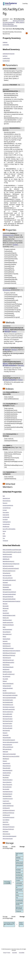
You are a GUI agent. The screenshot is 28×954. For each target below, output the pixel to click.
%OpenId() (5, 735)
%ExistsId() (6, 606)
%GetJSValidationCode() (9, 615)
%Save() (5, 761)
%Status (14, 331)
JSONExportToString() (8, 812)
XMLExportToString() (8, 829)
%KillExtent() (6, 669)
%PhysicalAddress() (8, 747)
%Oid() (4, 690)
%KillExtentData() (7, 672)
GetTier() (5, 56)
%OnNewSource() (7, 716)
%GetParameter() (7, 620)
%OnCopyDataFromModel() (10, 695)
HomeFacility (6, 524)
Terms (8, 952)
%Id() (4, 627)
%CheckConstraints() (8, 566)
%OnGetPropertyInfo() (9, 709)
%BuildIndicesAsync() (8, 561)
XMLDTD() (5, 822)
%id (4, 496)
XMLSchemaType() (8, 838)
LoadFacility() (6, 58)
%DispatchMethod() (8, 596)
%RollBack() (6, 758)
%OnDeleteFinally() (8, 700)
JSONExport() (6, 808)
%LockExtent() (6, 676)
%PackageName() (7, 744)
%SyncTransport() (7, 784)
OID (4, 533)
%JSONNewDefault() (8, 667)
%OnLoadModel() (7, 714)
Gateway (5, 42)
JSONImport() (6, 815)
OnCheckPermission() (8, 817)
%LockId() (5, 679)
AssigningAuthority (8, 505)
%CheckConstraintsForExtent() (11, 568)
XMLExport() (6, 824)
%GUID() (5, 610)
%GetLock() (6, 617)
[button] (4, 65)
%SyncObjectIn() (7, 782)
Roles (4, 536)
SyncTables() (6, 819)
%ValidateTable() (7, 796)
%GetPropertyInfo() (8, 622)
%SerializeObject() (7, 770)
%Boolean (21, 365)
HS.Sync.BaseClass (8, 24)
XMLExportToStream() (8, 827)
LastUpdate (6, 44)
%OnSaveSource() (7, 726)
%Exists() (5, 603)
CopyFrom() (6, 801)
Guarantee (14, 952)
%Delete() (5, 582)
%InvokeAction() (7, 634)
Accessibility (21, 952)
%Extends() (6, 608)
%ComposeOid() (7, 575)
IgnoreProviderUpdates (9, 529)
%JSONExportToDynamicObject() (11, 650)
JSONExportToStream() (9, 810)
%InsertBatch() (7, 632)
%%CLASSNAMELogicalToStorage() (12, 549)
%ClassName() (6, 573)
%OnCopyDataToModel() (9, 697)
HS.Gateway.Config (8, 235)
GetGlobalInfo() (7, 803)
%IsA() (4, 636)
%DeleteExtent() (7, 585)
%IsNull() (5, 641)
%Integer (14, 349)
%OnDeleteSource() (8, 704)
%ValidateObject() (7, 794)
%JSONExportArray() (8, 648)
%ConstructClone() (8, 578)
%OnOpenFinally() (8, 718)
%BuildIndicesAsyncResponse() (11, 563)
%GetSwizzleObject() (8, 625)
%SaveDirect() (6, 763)
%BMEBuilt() (6, 559)
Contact (5, 510)
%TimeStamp (6, 290)
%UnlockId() (6, 789)
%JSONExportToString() (9, 655)
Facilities (15, 244)
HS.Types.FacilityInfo (9, 22)
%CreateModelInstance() (9, 580)
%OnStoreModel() (7, 728)
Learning (24, 3)
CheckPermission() (8, 798)
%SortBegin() (6, 775)
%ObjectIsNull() (7, 686)
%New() (5, 681)
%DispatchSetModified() (9, 599)
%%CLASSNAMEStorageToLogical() (12, 552)
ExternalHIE (6, 515)
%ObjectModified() (8, 688)
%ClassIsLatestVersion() (9, 571)
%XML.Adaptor (20, 22)
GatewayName (7, 522)
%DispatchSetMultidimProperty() (11, 601)
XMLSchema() (6, 834)
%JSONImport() (7, 657)
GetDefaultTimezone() (8, 53)
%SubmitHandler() (8, 780)
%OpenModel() (7, 737)
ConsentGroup (6, 507)
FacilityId (5, 519)
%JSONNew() (6, 664)
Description (6, 512)
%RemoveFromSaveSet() (9, 754)
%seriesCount (6, 498)
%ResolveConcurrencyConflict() (11, 756)
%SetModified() (7, 773)
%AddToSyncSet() (7, 556)
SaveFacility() (6, 60)
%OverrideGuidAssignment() (10, 742)
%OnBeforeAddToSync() (9, 693)
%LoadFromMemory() (9, 674)
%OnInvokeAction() (8, 711)
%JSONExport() (7, 646)
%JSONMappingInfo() (8, 662)
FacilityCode (6, 517)
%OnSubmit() (6, 730)
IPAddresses (6, 526)
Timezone (5, 540)
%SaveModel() (6, 768)
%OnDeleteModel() (8, 702)
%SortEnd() (6, 777)
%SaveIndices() (7, 765)
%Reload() (5, 751)
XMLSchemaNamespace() (9, 836)
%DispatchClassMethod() (9, 592)
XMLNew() (5, 831)
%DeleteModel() (7, 589)
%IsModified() (6, 639)
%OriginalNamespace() (9, 740)
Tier (4, 538)
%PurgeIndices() (7, 749)
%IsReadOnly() (7, 643)
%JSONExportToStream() (9, 653)
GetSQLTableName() (8, 805)
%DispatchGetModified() (9, 594)
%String (7, 330)
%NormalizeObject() (8, 683)
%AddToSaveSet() (7, 554)
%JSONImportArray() (8, 660)
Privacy (4, 952)
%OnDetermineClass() (8, 707)
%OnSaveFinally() (7, 723)
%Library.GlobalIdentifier (10, 26)
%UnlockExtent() (7, 787)
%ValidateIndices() (8, 791)
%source (5, 503)
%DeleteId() (6, 587)
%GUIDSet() (6, 613)
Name (4, 531)
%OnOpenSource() (8, 721)
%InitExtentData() (7, 629)
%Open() (5, 733)
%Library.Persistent (18, 21)
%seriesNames (6, 500)
